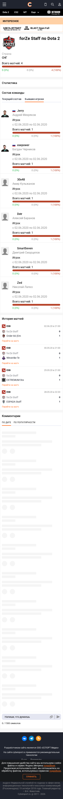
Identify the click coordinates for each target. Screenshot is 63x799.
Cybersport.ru (24, 794)
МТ (25, 12)
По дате (6, 422)
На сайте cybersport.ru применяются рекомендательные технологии (31, 753)
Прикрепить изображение (51, 717)
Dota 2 (6, 12)
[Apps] (45, 4)
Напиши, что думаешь (17, 716)
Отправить (58, 717)
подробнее (49, 765)
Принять (31, 776)
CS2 (16, 12)
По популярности (25, 422)
